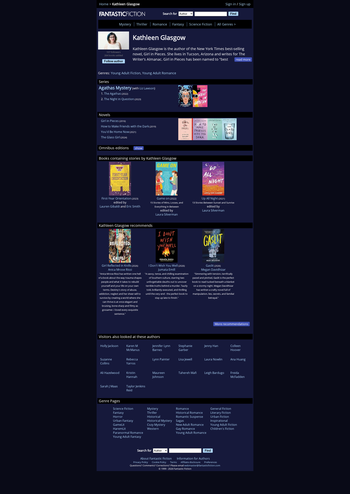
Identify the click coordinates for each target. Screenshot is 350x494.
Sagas (180, 421)
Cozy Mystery (156, 425)
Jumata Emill (166, 270)
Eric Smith (133, 206)
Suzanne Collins (106, 361)
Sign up (244, 4)
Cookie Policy (159, 462)
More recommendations (231, 324)
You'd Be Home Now (115, 132)
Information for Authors (193, 459)
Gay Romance (185, 429)
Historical (153, 417)
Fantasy (178, 24)
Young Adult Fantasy (127, 437)
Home (103, 4)
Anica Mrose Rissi (120, 270)
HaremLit (119, 429)
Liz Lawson (147, 88)
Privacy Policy (140, 462)
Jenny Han (211, 346)
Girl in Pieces (110, 121)
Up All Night (210, 198)
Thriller (141, 24)
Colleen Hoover (235, 348)
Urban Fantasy (123, 421)
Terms (173, 462)
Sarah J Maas (109, 386)
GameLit (119, 425)
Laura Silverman (166, 214)
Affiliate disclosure (190, 462)
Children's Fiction (222, 429)
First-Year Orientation (116, 198)
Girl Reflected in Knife (116, 266)
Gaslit (210, 266)
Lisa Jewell (185, 359)
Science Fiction (200, 24)
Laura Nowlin (213, 359)
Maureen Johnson (158, 375)
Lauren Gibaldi (110, 206)
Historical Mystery (159, 421)
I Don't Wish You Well (163, 266)
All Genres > (227, 24)
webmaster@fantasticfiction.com (202, 465)
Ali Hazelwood (109, 373)
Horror (118, 417)
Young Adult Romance (159, 73)
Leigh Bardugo (214, 373)
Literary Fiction (220, 413)
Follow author (113, 61)
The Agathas (112, 94)
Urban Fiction (219, 417)
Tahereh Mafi (187, 373)
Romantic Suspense (189, 417)
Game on (163, 198)
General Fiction (220, 409)
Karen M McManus (133, 348)
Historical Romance (189, 413)
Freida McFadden (237, 375)
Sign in (230, 4)
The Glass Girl (110, 137)
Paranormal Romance (128, 433)
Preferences (210, 462)
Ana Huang (238, 359)
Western (153, 429)
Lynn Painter (161, 359)
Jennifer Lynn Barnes (161, 348)
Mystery (125, 24)
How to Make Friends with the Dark (125, 126)
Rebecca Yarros (132, 361)
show (138, 148)
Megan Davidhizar (213, 270)
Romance (160, 24)
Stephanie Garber (185, 348)
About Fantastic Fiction (156, 459)
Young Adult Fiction (126, 73)
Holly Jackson (109, 346)
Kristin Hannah (131, 375)
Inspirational (219, 421)
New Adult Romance (190, 425)
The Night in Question (119, 99)
